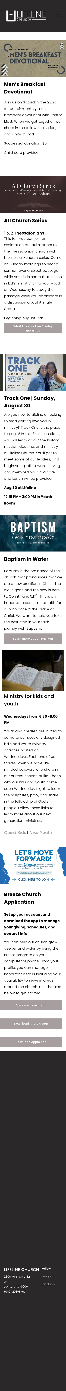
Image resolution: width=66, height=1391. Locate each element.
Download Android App (31, 1024)
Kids (15, 832)
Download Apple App (30, 1042)
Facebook (48, 1284)
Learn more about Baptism (33, 639)
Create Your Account (31, 1005)
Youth (40, 832)
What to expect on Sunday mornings (33, 328)
